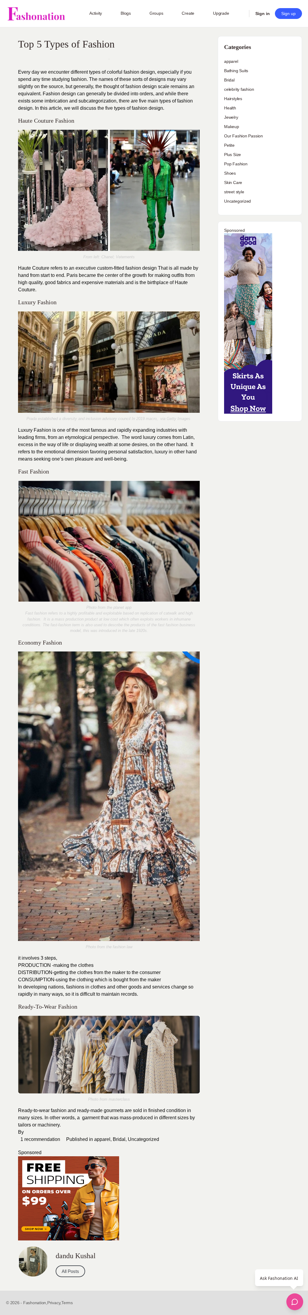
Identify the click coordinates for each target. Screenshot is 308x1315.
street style (234, 191)
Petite (229, 145)
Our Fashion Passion (243, 135)
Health (230, 108)
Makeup (231, 126)
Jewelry (231, 117)
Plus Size (232, 154)
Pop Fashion (236, 163)
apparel (102, 1139)
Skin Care (233, 182)
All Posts (70, 1271)
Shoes (230, 173)
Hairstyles (233, 98)
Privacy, (54, 1302)
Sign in (262, 13)
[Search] (241, 13)
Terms (67, 1302)
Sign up (288, 13)
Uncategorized (143, 1139)
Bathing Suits (236, 70)
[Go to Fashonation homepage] (36, 14)
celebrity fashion (239, 89)
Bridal (119, 1139)
